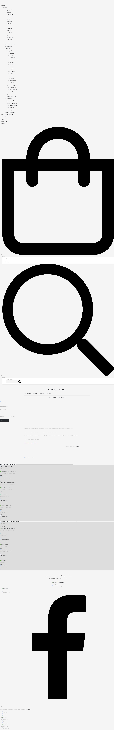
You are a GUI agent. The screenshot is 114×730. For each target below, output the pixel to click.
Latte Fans (9, 25)
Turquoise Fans (10, 37)
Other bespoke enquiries (10, 112)
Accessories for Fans (9, 110)
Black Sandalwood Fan (4, 496)
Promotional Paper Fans (12, 100)
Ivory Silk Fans (3, 535)
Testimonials (5, 118)
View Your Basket (52, 397)
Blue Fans (9, 12)
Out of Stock (2, 493)
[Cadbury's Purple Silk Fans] (6, 505)
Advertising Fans (10, 107)
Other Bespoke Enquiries (12, 105)
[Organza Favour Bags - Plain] (6, 466)
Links (66, 575)
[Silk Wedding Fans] (4, 500)
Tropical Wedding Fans (11, 96)
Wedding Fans (8, 48)
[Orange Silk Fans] (4, 544)
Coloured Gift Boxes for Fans (6, 489)
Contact (69, 575)
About (46, 575)
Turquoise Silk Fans (4, 518)
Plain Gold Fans (3, 512)
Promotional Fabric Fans (12, 101)
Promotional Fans (8, 98)
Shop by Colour (10, 51)
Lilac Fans (9, 26)
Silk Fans (9, 94)
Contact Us (4, 121)
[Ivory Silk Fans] (3, 533)
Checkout (7, 262)
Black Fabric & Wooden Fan (5, 478)
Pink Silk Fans (2, 562)
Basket (6, 261)
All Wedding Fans (10, 50)
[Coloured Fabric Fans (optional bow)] (8, 471)
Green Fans (9, 21)
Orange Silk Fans (3, 546)
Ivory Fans (9, 23)
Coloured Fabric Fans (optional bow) (7, 473)
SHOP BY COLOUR (9, 9)
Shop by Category (28, 393)
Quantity (2, 416)
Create (29, 709)
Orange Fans (9, 28)
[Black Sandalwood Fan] (5, 494)
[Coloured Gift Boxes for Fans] (6, 487)
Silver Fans (9, 35)
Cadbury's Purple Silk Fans (5, 507)
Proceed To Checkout (61, 397)
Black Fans (9, 10)
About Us (4, 116)
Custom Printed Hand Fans (7, 114)
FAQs (3, 119)
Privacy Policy (62, 575)
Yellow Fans (9, 41)
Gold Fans (9, 19)
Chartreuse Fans (10, 14)
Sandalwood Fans (8, 46)
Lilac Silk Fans (2, 557)
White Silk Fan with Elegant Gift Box (7, 530)
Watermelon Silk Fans (4, 567)
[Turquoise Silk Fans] (4, 516)
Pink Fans (9, 30)
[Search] (19, 381)
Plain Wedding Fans (11, 91)
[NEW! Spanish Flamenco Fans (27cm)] (8, 482)
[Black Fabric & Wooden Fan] (6, 477)
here (78, 446)
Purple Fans (9, 32)
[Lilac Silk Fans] (3, 555)
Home (3, 5)
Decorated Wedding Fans (12, 89)
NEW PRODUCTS (8, 42)
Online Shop (4, 7)
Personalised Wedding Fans (12, 85)
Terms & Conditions (54, 575)
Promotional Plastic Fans (12, 103)
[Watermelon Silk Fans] (5, 566)
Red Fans (9, 34)
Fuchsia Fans (9, 17)
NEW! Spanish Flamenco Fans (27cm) (7, 484)
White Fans (9, 39)
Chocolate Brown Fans (11, 16)
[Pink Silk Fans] (3, 560)
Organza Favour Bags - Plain (6, 468)
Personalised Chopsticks (10, 109)
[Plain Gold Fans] (3, 511)
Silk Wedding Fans (3, 502)
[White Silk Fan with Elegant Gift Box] (7, 528)
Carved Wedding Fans (11, 87)
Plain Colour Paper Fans (9, 44)
